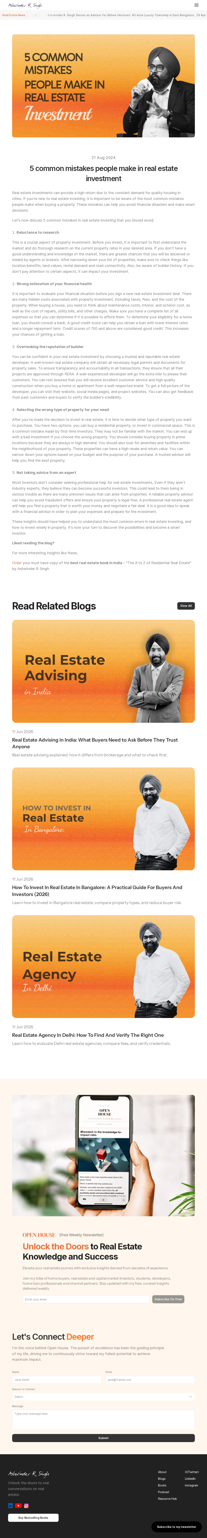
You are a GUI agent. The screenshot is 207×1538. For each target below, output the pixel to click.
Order (17, 563)
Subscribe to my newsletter (176, 1526)
